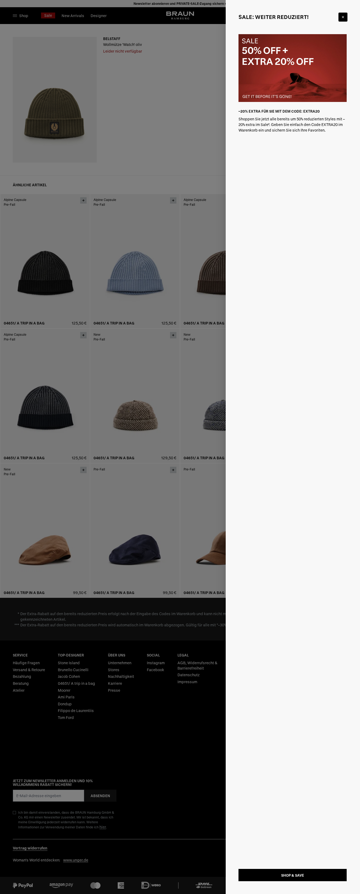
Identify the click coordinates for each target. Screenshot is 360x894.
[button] (180, 447)
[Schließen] (343, 17)
